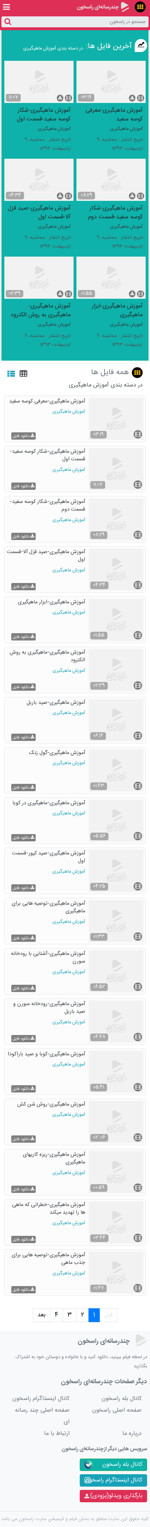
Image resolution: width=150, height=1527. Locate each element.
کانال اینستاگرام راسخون (41, 1399)
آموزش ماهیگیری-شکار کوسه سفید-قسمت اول (44, 114)
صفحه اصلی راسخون (117, 1410)
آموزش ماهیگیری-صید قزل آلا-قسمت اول (39, 212)
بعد (42, 1315)
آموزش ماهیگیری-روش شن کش (51, 1105)
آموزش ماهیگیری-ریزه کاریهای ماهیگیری (54, 1159)
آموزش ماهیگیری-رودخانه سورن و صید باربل (49, 1008)
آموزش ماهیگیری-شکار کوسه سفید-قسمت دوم (115, 212)
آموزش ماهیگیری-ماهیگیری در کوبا (48, 804)
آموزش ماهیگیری (126, 129)
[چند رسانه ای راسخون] (103, 6)
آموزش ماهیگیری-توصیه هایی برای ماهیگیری (48, 908)
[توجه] (140, 6)
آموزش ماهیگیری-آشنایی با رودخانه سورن (48, 958)
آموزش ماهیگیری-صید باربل (56, 703)
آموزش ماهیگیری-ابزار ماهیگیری (117, 310)
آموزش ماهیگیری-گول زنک (57, 753)
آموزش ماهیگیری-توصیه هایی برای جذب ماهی (48, 1259)
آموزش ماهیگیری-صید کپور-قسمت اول (48, 857)
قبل (108, 1315)
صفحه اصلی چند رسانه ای (42, 1416)
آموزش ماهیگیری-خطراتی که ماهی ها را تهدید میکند (48, 1209)
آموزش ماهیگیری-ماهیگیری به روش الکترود (41, 310)
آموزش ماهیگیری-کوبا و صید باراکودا (46, 1055)
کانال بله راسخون (122, 1399)
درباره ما (132, 1434)
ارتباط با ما (57, 1434)
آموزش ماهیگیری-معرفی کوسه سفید (114, 114)
